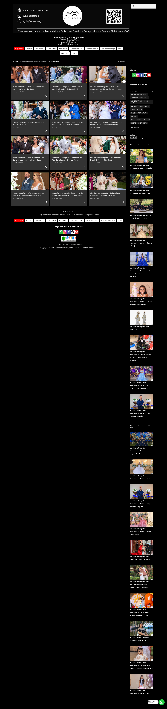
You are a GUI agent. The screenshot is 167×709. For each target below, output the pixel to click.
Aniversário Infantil (139, 98)
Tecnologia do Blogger (85, 702)
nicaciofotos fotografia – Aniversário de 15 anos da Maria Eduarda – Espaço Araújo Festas (140, 385)
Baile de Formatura (139, 113)
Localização (63, 49)
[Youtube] (76, 233)
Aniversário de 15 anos (140, 106)
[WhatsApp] (61, 233)
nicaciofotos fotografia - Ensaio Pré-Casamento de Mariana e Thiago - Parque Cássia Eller (140, 584)
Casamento (142, 123)
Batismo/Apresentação (140, 120)
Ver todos (121, 62)
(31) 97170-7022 (72, 43)
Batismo (134, 116)
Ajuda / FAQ (65, 53)
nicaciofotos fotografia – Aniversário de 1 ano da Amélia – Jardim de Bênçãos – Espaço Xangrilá (141, 665)
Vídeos (120, 49)
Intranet (74, 53)
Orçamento (19, 49)
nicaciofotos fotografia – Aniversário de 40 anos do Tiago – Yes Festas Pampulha (140, 413)
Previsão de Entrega (108, 49)
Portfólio (29, 49)
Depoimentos (39, 49)
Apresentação (137, 109)
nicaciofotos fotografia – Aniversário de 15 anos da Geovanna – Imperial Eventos (141, 451)
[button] (46, 96)
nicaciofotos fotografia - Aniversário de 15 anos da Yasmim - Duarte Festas (141, 531)
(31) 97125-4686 (73, 41)
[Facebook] (69, 233)
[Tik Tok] (73, 233)
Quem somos (51, 49)
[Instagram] (65, 233)
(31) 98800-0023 (73, 45)
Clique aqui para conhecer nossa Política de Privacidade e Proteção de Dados (69, 215)
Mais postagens (68, 211)
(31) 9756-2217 (72, 39)
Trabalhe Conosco (92, 49)
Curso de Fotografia (76, 49)
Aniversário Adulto (139, 94)
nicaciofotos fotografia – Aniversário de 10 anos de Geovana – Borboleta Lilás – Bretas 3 (141, 301)
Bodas (133, 123)
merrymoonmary (89, 706)
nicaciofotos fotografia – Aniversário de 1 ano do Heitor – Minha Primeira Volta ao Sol (140, 612)
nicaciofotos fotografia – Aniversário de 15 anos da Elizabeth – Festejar (141, 243)
